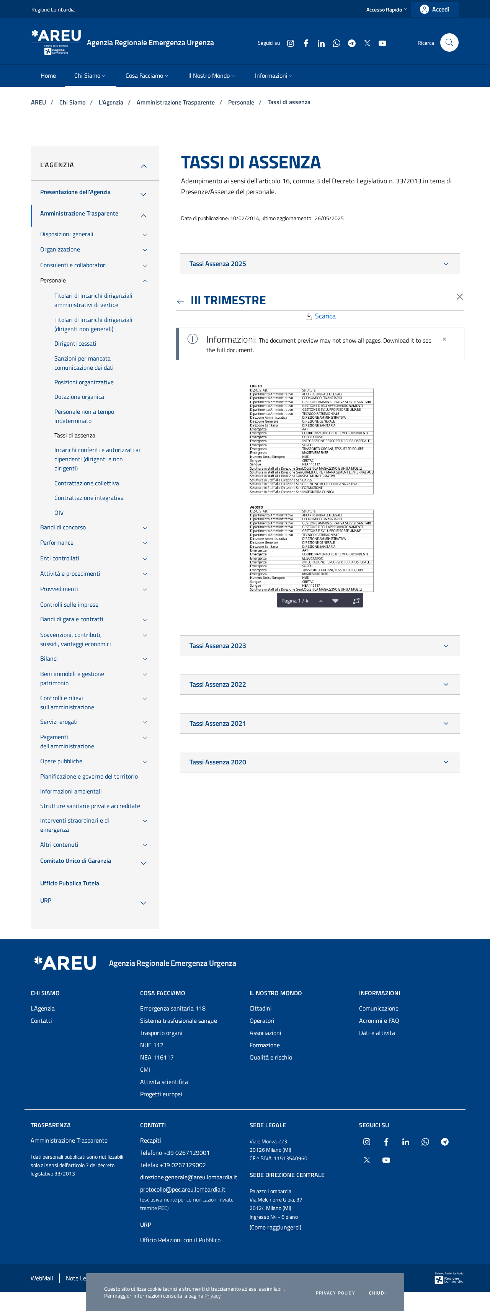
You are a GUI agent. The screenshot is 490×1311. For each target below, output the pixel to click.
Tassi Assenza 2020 (217, 762)
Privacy (212, 1295)
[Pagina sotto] (333, 600)
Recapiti (150, 1140)
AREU (39, 102)
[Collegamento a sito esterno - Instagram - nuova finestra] (287, 42)
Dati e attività (377, 1032)
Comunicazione (379, 1008)
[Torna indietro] (182, 300)
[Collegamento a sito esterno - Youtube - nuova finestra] (379, 42)
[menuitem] (48, 76)
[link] (435, 9)
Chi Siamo (73, 102)
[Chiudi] (444, 339)
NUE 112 (151, 1045)
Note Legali (80, 1278)
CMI (145, 1069)
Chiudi (377, 1293)
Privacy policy (335, 1293)
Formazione (265, 1045)
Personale (242, 102)
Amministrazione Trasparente (176, 102)
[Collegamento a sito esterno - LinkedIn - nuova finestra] (318, 42)
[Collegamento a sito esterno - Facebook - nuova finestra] (302, 42)
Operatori (262, 1020)
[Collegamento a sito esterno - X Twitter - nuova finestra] (364, 42)
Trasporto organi (161, 1032)
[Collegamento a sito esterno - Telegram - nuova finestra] (348, 42)
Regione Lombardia (53, 9)
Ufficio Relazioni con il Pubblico (180, 1239)
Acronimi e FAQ (379, 1020)
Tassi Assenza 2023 (217, 645)
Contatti (41, 1020)
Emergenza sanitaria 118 (173, 1008)
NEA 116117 (157, 1057)
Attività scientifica (164, 1081)
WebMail (42, 1278)
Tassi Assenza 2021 (217, 723)
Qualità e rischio (271, 1057)
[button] (388, 9)
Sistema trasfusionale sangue (178, 1020)
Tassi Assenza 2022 (217, 684)
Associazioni (265, 1032)
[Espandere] (354, 600)
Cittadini (261, 1008)
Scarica (325, 316)
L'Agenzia (112, 102)
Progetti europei (161, 1094)
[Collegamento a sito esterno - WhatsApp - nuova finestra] (333, 42)
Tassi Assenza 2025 (217, 263)
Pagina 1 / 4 (295, 600)
